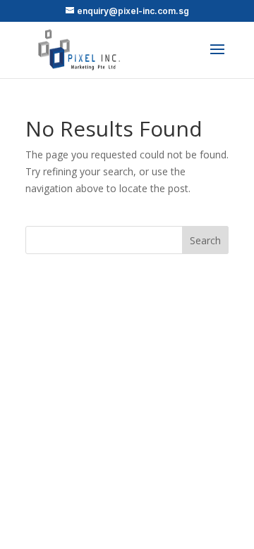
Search (205, 240)
